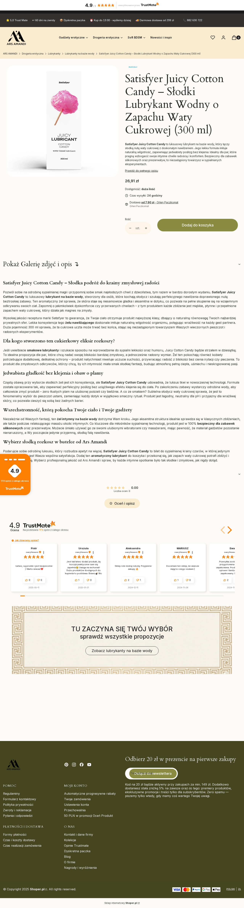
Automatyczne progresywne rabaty (90, 793)
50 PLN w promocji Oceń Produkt (88, 816)
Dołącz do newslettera (153, 773)
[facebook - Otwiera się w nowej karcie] (81, 764)
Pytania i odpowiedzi (17, 816)
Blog (67, 856)
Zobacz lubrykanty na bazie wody (122, 650)
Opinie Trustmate (76, 845)
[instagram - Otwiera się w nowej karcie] (74, 764)
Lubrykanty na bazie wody (79, 53)
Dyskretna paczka (77, 851)
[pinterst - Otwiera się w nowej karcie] (66, 764)
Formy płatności (14, 834)
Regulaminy (11, 793)
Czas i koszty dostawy (19, 840)
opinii (53, 529)
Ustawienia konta (76, 804)
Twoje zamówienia (77, 799)
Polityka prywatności (18, 804)
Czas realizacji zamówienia (22, 845)
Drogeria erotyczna (32, 53)
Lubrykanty (54, 53)
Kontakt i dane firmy (78, 834)
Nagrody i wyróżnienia (80, 868)
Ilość (128, 219)
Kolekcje (70, 840)
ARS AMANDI (10, 53)
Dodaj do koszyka (198, 225)
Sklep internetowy (120, 903)
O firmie (69, 862)
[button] (229, 530)
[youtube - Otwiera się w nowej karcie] (89, 764)
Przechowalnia (75, 810)
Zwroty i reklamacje (17, 810)
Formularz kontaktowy (19, 799)
